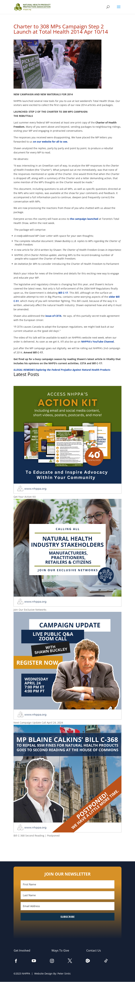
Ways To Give (62, 950)
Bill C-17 (63, 292)
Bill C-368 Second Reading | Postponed (37, 835)
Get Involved (24, 950)
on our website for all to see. (50, 141)
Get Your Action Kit (25, 496)
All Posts (67, 847)
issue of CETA (53, 315)
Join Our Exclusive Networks (30, 609)
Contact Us (95, 950)
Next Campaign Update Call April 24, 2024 (38, 722)
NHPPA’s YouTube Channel (97, 341)
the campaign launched (84, 218)
